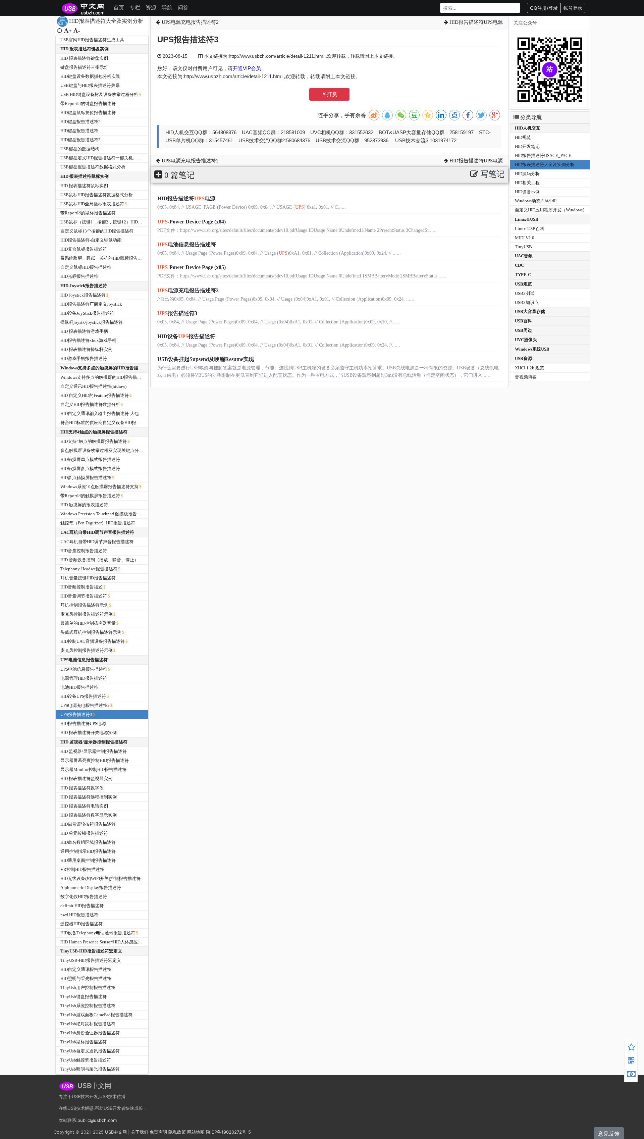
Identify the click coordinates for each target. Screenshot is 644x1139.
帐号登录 (573, 8)
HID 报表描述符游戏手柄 (84, 331)
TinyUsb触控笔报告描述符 (85, 1060)
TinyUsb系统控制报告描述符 (87, 1005)
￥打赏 (329, 94)
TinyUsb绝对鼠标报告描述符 (87, 1023)
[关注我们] (631, 1061)
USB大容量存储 (530, 311)
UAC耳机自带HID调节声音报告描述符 (97, 532)
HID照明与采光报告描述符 (85, 978)
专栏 (134, 7)
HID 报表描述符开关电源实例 (88, 732)
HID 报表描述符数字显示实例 (88, 815)
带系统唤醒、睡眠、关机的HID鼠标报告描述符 (105, 258)
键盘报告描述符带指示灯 (84, 67)
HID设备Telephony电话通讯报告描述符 (97, 932)
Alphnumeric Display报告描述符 (90, 887)
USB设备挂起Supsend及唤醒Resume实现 (205, 359)
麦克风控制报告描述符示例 (86, 614)
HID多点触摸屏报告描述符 (85, 477)
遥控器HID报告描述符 (81, 923)
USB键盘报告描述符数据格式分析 (92, 166)
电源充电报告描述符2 (188, 290)
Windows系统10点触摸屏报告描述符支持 (99, 486)
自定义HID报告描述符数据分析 (90, 404)
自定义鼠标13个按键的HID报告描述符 (96, 231)
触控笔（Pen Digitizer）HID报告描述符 (97, 522)
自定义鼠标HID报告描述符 (85, 267)
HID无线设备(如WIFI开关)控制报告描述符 (100, 878)
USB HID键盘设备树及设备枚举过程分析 (99, 94)
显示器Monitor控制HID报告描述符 (93, 769)
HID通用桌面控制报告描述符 (88, 860)
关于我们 (139, 1132)
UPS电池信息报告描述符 (84, 659)
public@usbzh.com (97, 1120)
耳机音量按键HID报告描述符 (88, 577)
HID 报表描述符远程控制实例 (88, 796)
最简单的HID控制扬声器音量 (88, 623)
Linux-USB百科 (529, 228)
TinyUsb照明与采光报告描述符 (90, 1069)
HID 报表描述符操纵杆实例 (86, 349)
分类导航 (530, 117)
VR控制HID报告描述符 (82, 869)
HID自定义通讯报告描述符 (85, 969)
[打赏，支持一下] (631, 1075)
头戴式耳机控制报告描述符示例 (90, 632)
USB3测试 (524, 293)
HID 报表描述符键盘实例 (84, 48)
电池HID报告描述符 (79, 687)
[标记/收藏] (631, 1048)
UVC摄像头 (526, 339)
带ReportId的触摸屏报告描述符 (90, 495)
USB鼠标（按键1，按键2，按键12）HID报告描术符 (110, 221)
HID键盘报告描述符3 (80, 139)
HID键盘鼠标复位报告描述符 (88, 112)
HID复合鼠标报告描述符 (83, 249)
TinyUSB (523, 246)
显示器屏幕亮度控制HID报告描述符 (94, 760)
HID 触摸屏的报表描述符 (84, 504)
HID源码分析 (527, 173)
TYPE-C (523, 274)
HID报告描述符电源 (186, 198)
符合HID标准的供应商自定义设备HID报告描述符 (107, 422)
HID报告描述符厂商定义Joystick (91, 304)
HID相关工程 (527, 182)
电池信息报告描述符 (186, 244)
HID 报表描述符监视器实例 (86, 778)
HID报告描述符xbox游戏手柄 (88, 340)
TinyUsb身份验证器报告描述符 (90, 1032)
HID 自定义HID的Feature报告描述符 (94, 395)
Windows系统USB (532, 349)
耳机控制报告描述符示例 (84, 605)
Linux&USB (526, 219)
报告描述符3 (177, 313)
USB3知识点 (527, 302)
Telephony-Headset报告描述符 (88, 568)
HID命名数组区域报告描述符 (88, 842)
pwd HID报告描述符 (79, 914)
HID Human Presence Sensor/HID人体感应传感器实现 (110, 941)
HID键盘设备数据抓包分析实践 (90, 76)
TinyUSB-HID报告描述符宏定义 (91, 950)
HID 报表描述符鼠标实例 (84, 176)
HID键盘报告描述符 (79, 130)
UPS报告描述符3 (76, 714)
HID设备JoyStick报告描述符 (87, 313)
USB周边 (523, 330)
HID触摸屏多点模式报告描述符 (90, 468)
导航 (167, 7)
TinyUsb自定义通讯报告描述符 (90, 1050)
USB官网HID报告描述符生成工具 (92, 39)
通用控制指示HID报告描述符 (88, 851)
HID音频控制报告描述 (81, 586)
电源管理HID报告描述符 (83, 678)
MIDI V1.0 (524, 237)
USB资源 (523, 358)
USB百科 (523, 320)
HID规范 (523, 137)
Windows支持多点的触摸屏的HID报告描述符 (103, 367)
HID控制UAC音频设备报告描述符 (92, 641)
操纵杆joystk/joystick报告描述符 (91, 322)
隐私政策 (177, 1132)
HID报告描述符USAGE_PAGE (543, 155)
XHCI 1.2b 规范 (529, 367)
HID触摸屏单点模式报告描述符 (90, 459)
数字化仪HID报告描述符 (83, 896)
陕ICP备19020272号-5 (228, 1132)
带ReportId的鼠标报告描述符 (88, 212)
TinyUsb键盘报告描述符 (83, 996)
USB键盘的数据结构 (79, 148)
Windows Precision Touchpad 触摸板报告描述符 (105, 513)
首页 (118, 7)
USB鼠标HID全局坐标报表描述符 (92, 203)
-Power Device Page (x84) (191, 221)
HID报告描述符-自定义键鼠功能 (90, 240)
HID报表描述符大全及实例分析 (545, 164)
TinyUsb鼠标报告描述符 (83, 1041)
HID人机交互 (527, 128)
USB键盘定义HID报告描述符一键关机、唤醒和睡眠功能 (114, 157)
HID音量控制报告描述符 (83, 550)
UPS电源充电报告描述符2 (85, 705)
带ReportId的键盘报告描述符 (88, 103)
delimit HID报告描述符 (82, 905)
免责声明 (158, 1132)
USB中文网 (116, 1132)
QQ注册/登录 (544, 8)
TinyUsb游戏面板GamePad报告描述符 (96, 1014)
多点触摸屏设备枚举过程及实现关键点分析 (101, 450)
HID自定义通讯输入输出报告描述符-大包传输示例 (108, 413)
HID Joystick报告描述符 (83, 285)
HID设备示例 (527, 191)
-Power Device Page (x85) (191, 267)
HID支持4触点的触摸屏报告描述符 (93, 431)
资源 (151, 7)
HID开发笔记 (527, 146)
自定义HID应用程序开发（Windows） (551, 209)
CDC (519, 265)
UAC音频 (524, 255)
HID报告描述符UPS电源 (83, 723)
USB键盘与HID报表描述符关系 (90, 85)
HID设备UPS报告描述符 (83, 696)
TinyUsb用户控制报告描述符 (87, 987)
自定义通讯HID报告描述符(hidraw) (93, 386)
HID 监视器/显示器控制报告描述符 (93, 741)
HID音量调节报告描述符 (83, 596)
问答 (183, 7)
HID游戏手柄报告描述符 (83, 358)
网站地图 (196, 1132)
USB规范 (523, 284)
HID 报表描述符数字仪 (82, 787)
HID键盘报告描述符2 (80, 121)
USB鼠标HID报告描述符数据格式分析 (96, 194)
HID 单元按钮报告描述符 (84, 833)
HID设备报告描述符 (186, 336)
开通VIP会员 (247, 68)
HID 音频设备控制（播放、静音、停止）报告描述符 (110, 559)
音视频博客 (526, 376)
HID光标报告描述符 (79, 276)
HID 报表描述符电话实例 (84, 806)
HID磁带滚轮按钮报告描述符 (88, 824)
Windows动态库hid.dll (536, 200)
